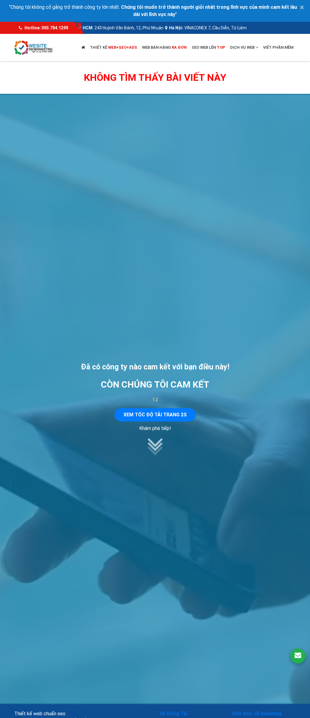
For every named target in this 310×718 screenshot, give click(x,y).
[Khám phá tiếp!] (155, 454)
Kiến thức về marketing (257, 713)
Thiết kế (113, 47)
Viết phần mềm (278, 47)
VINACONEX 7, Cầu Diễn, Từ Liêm (215, 27)
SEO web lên (208, 47)
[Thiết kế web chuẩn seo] (34, 47)
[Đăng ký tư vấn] (297, 656)
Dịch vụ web (243, 47)
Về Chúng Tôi (173, 713)
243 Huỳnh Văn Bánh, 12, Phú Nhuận (128, 27)
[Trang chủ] (83, 47)
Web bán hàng (164, 47)
